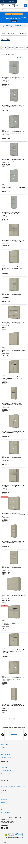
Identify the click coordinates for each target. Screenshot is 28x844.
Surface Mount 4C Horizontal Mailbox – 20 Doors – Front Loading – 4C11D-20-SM (13, 678)
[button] (25, 5)
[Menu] (2, 5)
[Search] (25, 10)
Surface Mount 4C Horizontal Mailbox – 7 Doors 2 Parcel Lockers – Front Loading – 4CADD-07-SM (12, 623)
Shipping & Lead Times (6, 773)
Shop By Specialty (5, 754)
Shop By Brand (4, 751)
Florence (3, 75)
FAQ (2, 796)
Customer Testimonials (6, 805)
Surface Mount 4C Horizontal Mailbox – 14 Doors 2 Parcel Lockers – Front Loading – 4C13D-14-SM (13, 651)
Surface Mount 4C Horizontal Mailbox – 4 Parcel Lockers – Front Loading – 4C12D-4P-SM (13, 268)
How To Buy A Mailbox (6, 757)
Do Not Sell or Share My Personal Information (12, 783)
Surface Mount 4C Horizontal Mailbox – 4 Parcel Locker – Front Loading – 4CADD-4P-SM (13, 515)
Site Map (3, 802)
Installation (3, 747)
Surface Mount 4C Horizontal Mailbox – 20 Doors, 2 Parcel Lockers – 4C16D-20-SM (13, 568)
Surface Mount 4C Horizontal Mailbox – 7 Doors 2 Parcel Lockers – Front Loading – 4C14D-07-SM (12, 296)
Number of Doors (20, 47)
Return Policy (4, 764)
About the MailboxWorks (7, 792)
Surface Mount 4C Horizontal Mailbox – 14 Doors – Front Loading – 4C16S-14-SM (13, 541)
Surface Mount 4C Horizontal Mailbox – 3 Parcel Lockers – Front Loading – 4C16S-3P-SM (13, 705)
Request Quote (4, 744)
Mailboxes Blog (4, 799)
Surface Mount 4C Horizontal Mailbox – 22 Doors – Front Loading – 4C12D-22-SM (13, 431)
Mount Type (11, 47)
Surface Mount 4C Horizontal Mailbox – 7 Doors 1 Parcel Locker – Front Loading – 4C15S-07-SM (12, 214)
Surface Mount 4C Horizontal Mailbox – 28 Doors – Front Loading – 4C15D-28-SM (13, 160)
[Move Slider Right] (25, 734)
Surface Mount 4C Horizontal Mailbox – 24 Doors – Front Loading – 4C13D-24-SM (13, 377)
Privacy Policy (4, 767)
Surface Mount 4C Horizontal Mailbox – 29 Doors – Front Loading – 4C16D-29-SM (13, 106)
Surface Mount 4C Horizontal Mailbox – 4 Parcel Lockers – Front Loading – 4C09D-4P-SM (14, 595)
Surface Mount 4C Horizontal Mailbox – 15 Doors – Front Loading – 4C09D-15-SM (13, 323)
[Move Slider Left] (2, 734)
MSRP (11, 17)
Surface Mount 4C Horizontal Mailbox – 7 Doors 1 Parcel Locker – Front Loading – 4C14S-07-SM (12, 404)
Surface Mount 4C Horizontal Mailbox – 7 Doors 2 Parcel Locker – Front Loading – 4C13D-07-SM (12, 459)
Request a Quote (14, 14)
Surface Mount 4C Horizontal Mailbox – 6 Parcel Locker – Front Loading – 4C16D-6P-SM (14, 186)
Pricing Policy (4, 777)
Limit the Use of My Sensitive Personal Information (13, 786)
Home (2, 25)
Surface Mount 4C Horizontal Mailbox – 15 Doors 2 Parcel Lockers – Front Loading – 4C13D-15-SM (13, 133)
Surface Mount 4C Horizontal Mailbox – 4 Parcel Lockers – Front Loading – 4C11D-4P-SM (13, 350)
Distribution (4, 47)
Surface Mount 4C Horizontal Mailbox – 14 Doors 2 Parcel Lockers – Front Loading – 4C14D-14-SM (13, 487)
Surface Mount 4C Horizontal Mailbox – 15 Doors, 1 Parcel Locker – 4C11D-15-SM (13, 241)
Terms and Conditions (6, 770)
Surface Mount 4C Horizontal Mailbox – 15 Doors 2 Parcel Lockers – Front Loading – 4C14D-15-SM (13, 79)
